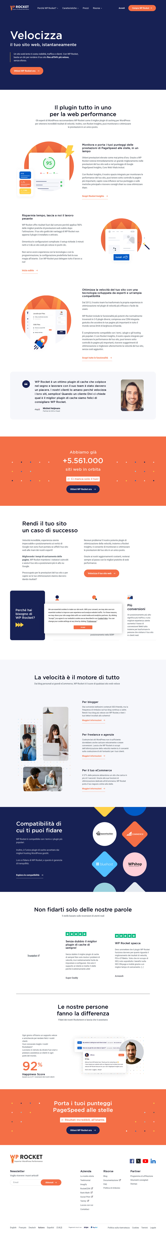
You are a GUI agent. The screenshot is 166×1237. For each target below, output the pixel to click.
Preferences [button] (91, 621)
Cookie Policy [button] (103, 618)
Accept (83, 627)
